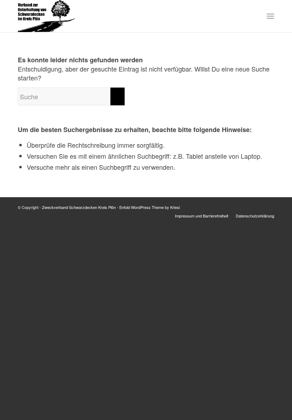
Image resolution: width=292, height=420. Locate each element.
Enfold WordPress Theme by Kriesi (149, 207)
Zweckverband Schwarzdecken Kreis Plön (79, 207)
